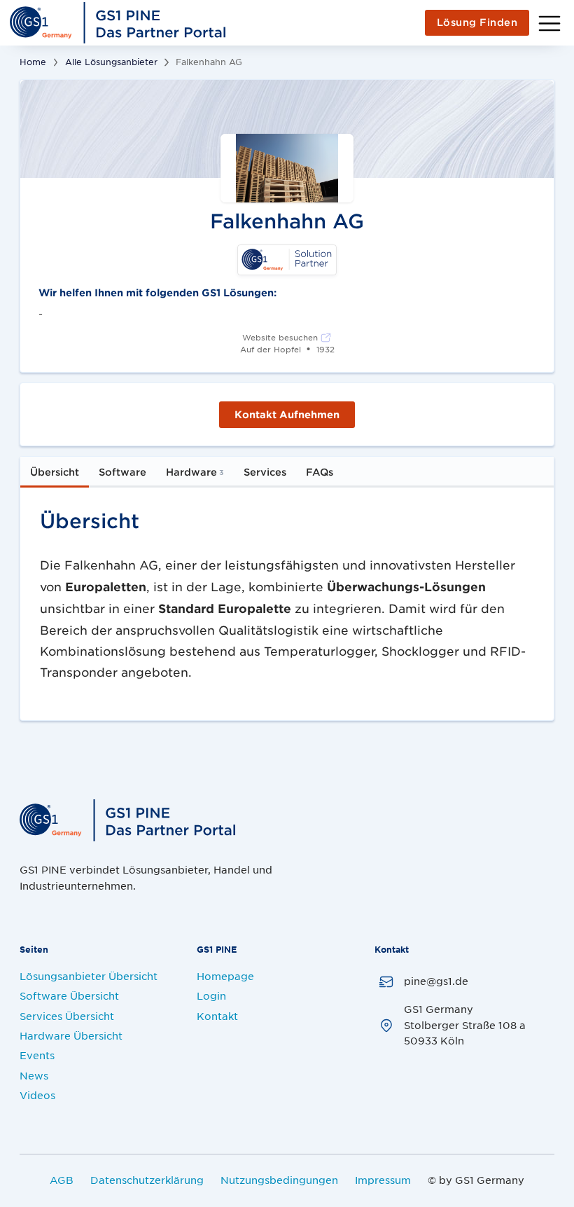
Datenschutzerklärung (147, 1179)
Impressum (383, 1179)
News (34, 1075)
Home (33, 61)
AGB (62, 1179)
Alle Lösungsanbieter (111, 61)
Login (211, 995)
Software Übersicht (69, 995)
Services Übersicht (67, 1015)
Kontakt (217, 1015)
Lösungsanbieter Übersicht (89, 976)
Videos (37, 1095)
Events (37, 1055)
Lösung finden (477, 22)
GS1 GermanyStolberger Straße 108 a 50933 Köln (465, 1024)
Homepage (225, 976)
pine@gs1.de (436, 980)
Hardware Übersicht (71, 1035)
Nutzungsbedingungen (279, 1179)
